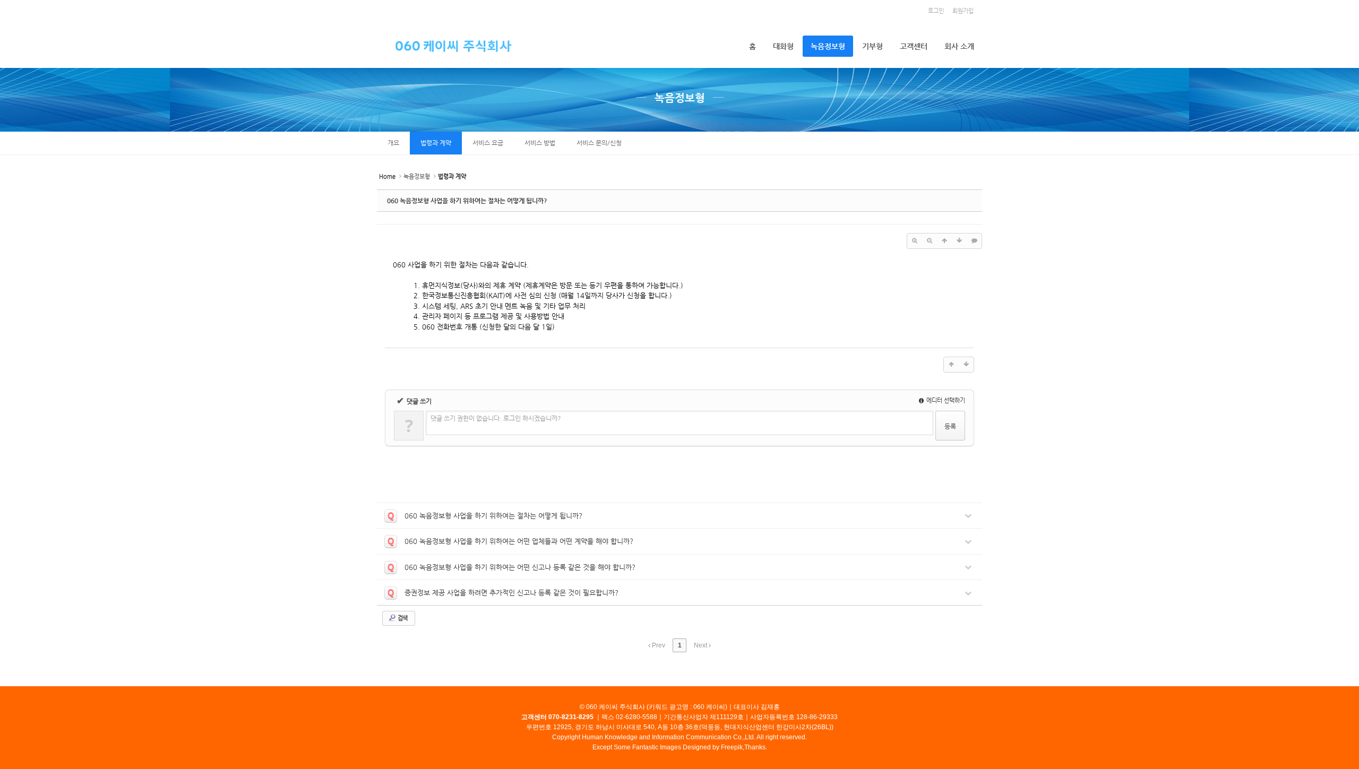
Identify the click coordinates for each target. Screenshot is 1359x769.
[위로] (944, 241)
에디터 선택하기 (945, 400)
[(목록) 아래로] (959, 241)
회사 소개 (959, 46)
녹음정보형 (828, 46)
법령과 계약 (435, 142)
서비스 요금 (487, 142)
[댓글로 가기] (974, 241)
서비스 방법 (539, 142)
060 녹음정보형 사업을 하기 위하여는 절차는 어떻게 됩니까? (467, 200)
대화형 (783, 46)
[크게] (914, 241)
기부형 (872, 46)
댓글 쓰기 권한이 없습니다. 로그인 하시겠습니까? (496, 418)
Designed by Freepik (713, 747)
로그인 (936, 10)
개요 (393, 142)
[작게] (929, 241)
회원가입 (963, 10)
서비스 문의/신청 (599, 142)
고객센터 (913, 46)
